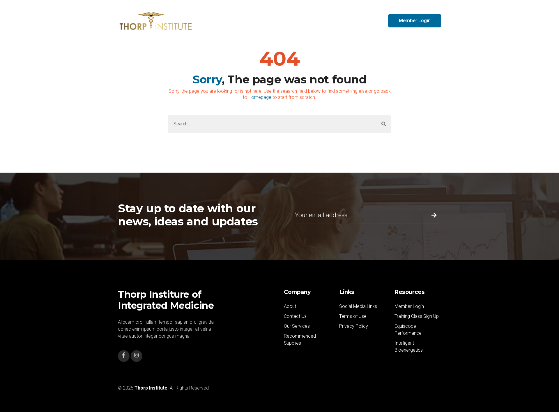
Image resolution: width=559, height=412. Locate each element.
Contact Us (364, 20)
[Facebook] (124, 356)
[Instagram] (136, 356)
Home (241, 20)
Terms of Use (353, 316)
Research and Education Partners (300, 20)
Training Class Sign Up (417, 316)
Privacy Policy (353, 326)
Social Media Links (358, 306)
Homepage (259, 97)
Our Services (297, 326)
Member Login (409, 306)
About (290, 306)
